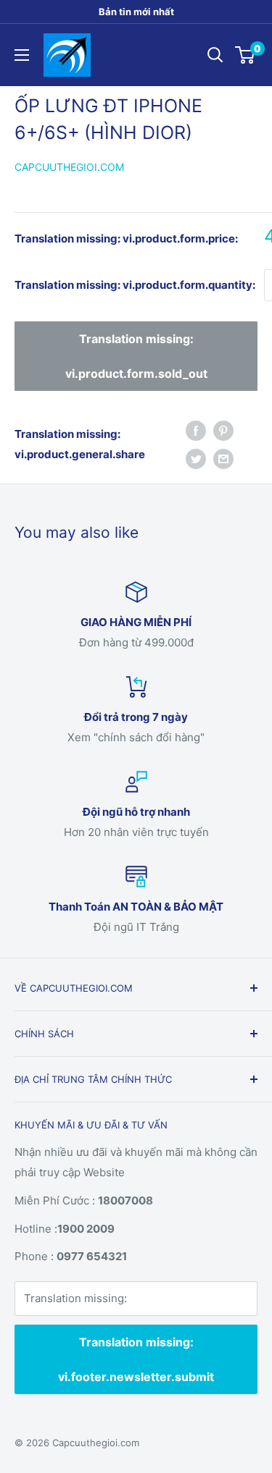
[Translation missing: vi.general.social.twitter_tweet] (196, 458)
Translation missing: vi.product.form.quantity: (135, 285)
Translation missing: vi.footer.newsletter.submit (136, 1359)
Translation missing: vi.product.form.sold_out (136, 356)
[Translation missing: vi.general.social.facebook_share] (196, 430)
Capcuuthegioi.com (69, 167)
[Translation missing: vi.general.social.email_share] (223, 458)
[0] (245, 55)
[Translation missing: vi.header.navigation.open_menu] (22, 55)
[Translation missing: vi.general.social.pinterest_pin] (223, 430)
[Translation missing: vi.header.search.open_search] (215, 55)
